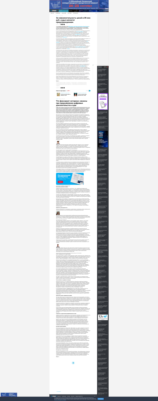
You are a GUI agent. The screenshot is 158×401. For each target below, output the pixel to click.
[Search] (96, 13)
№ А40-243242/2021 (61, 342)
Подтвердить (101, 398)
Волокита (68, 82)
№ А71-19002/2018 (86, 271)
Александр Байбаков (79, 31)
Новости (100, 66)
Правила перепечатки (79, 396)
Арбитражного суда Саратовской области (75, 26)
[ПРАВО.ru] (54, 10)
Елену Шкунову (86, 26)
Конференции (64, 396)
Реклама (68, 396)
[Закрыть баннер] (16, 393)
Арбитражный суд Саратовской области (79, 84)
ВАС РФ (58, 85)
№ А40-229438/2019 (72, 274)
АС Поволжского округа (82, 82)
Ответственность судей (61, 82)
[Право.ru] (54, 396)
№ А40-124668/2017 (64, 346)
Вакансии (72, 396)
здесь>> (68, 48)
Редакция (59, 396)
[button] (61, 24)
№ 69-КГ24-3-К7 (61, 335)
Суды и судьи (74, 82)
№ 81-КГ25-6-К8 (84, 228)
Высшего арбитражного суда (80, 46)
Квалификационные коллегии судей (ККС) (64, 84)
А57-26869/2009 (77, 34)
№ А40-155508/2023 (71, 290)
